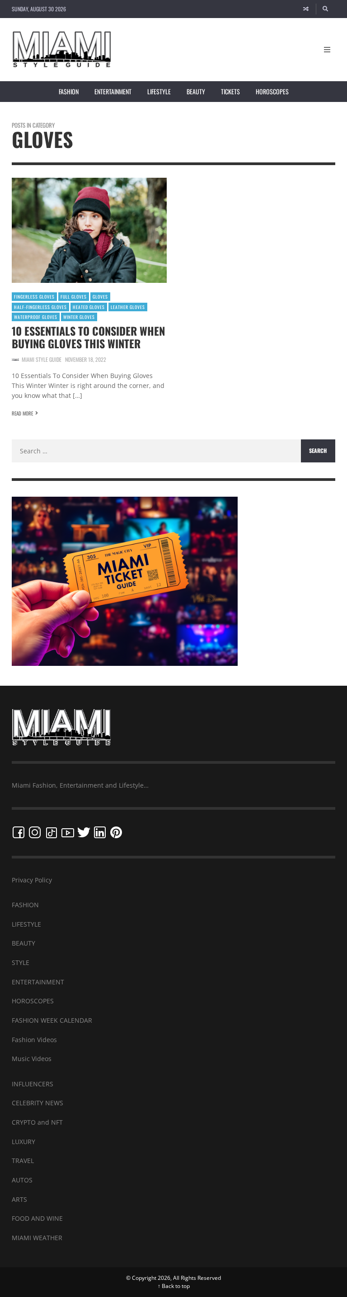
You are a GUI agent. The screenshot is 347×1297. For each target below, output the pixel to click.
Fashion (69, 91)
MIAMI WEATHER (37, 1237)
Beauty (196, 91)
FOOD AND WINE (37, 1218)
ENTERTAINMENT (38, 982)
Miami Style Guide (41, 359)
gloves (100, 296)
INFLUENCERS (32, 1084)
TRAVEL (23, 1160)
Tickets (230, 91)
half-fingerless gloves (40, 307)
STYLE (20, 962)
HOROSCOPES (33, 1001)
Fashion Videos (34, 1039)
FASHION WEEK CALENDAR (52, 1020)
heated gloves (89, 307)
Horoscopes (272, 91)
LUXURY (23, 1141)
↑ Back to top (174, 1286)
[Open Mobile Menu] (327, 50)
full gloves (74, 296)
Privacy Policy (32, 880)
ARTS (19, 1199)
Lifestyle (159, 91)
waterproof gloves (35, 317)
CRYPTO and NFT (37, 1122)
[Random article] (306, 9)
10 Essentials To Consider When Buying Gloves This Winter (88, 337)
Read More (22, 413)
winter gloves (79, 317)
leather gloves (128, 307)
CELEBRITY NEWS (37, 1103)
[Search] (326, 9)
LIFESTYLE (26, 924)
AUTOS (22, 1180)
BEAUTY (23, 943)
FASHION (25, 904)
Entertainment (112, 91)
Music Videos (32, 1058)
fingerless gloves (34, 296)
